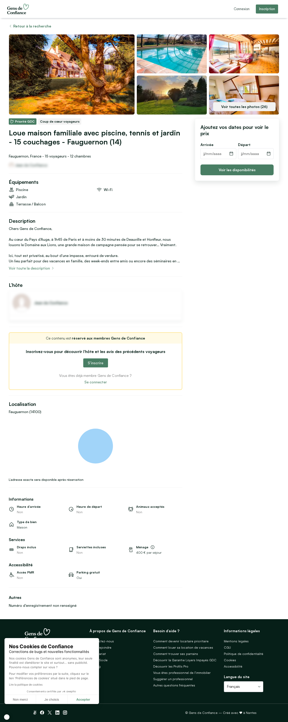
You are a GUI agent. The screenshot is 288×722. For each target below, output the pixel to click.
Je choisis (51, 699)
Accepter (83, 699)
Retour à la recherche (32, 26)
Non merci (20, 699)
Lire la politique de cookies (26, 684)
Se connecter (95, 382)
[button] (6, 717)
